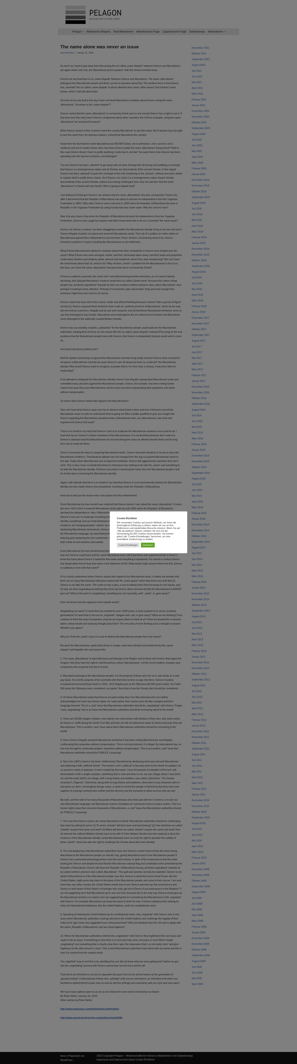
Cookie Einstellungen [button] (128, 545)
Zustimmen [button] (148, 545)
